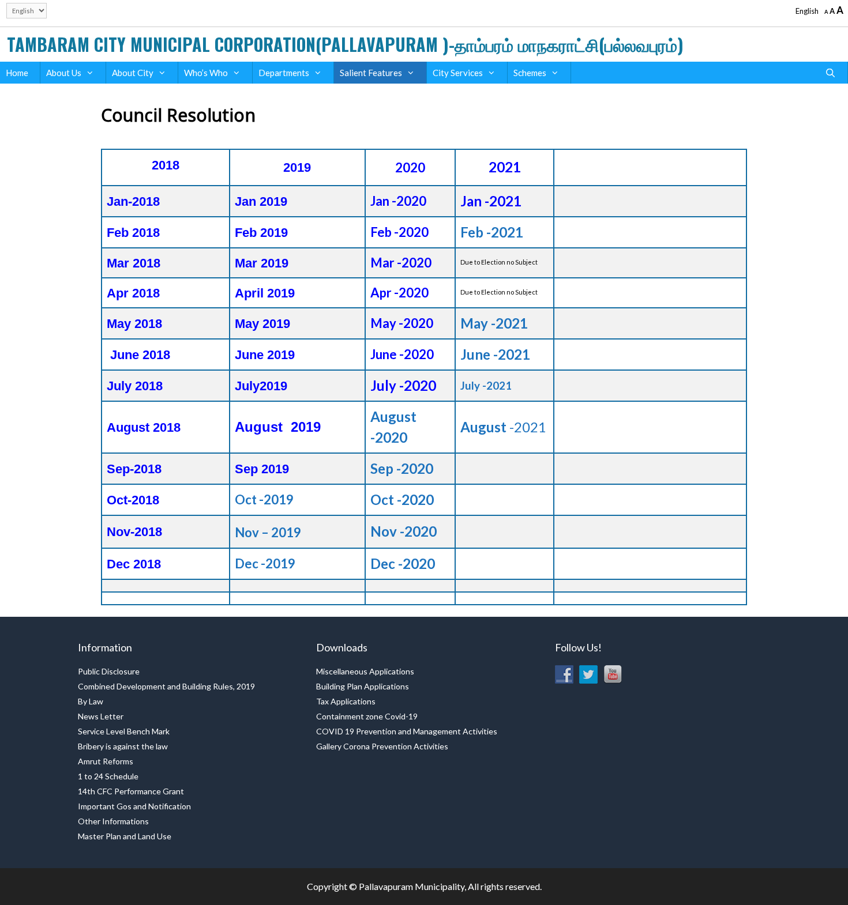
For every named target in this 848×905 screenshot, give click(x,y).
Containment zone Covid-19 (367, 716)
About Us (63, 72)
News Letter (100, 716)
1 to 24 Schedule (108, 776)
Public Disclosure (109, 671)
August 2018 (144, 427)
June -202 (398, 354)
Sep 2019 (262, 469)
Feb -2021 (491, 232)
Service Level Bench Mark (124, 731)
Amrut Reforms (105, 761)
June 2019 (265, 355)
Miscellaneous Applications (365, 671)
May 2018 (134, 323)
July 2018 (135, 386)
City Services (458, 72)
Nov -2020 (403, 531)
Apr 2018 (133, 293)
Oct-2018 (133, 500)
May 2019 (262, 323)
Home (17, 72)
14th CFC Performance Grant (131, 791)
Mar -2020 (400, 262)
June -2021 (495, 354)
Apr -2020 (399, 292)
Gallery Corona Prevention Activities (382, 746)
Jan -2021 (490, 201)
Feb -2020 (399, 232)
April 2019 (265, 293)
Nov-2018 (134, 532)
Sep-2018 (134, 469)
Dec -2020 (402, 563)
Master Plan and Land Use (124, 836)
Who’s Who (206, 72)
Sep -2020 (401, 468)
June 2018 (140, 355)
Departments (283, 72)
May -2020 (401, 323)
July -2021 (486, 385)
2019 (273, 386)
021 (534, 426)
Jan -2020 (398, 201)
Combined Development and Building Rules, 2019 (166, 686)
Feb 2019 (261, 232)
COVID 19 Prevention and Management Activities (406, 731)
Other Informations (113, 821)
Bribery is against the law (123, 746)
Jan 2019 (261, 201)
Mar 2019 (261, 263)
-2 (514, 426)
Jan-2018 (133, 201)
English (807, 11)
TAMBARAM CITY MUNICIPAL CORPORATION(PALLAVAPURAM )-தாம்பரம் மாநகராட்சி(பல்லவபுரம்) (345, 44)
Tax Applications (346, 701)
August (263, 427)
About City (132, 72)
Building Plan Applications (362, 686)
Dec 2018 (134, 564)
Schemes (529, 72)
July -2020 (403, 385)
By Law (90, 701)
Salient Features (371, 72)
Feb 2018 (133, 232)
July (247, 386)
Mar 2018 (133, 263)
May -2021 (494, 323)
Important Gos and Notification (134, 806)
